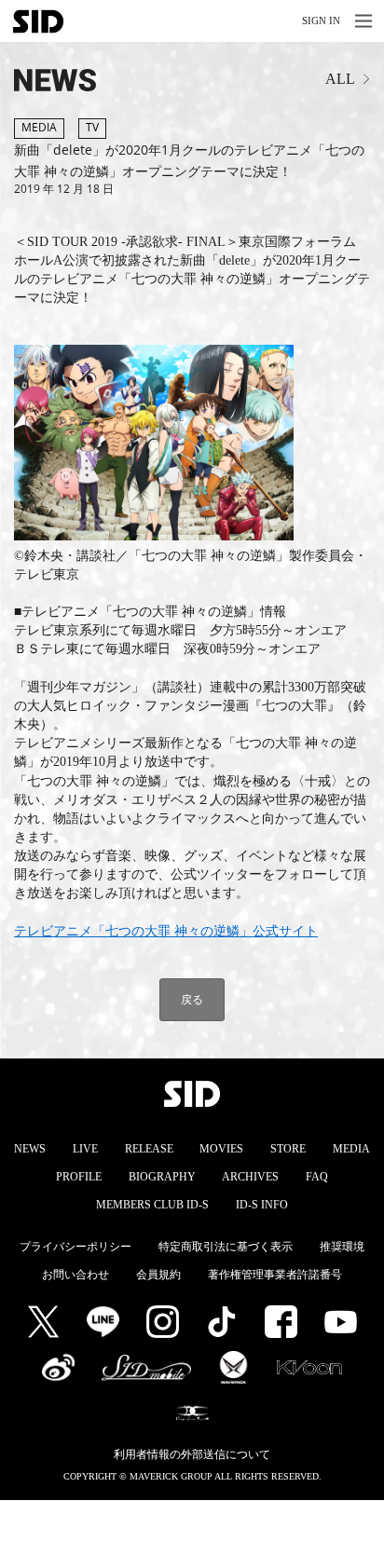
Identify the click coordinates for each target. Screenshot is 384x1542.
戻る (192, 999)
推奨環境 (342, 1246)
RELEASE (149, 1148)
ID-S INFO (262, 1204)
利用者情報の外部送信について (192, 1454)
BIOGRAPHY (162, 1176)
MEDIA (351, 1148)
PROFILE (79, 1176)
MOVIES (221, 1148)
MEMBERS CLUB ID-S (152, 1204)
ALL (340, 79)
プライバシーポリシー (75, 1246)
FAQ (317, 1176)
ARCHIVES (250, 1176)
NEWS (30, 1148)
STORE (288, 1148)
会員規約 (158, 1274)
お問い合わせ (75, 1274)
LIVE (85, 1148)
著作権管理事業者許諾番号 (275, 1274)
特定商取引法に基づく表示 (225, 1246)
